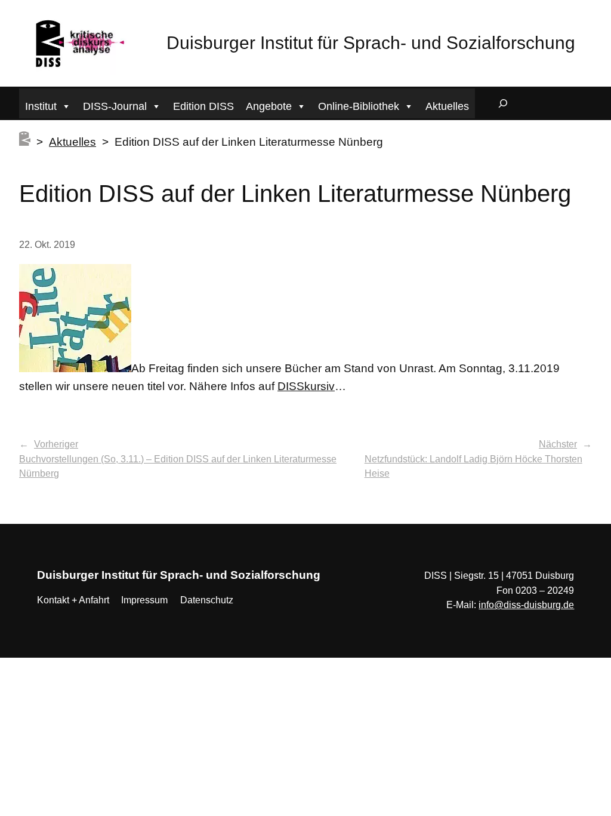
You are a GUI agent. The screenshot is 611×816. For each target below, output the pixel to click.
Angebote (269, 106)
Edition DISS (203, 106)
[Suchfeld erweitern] (503, 103)
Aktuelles (447, 106)
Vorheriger (56, 444)
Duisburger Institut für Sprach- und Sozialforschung (370, 43)
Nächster (558, 444)
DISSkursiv (306, 386)
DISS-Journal (115, 106)
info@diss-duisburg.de (526, 605)
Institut (41, 106)
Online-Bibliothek (358, 106)
